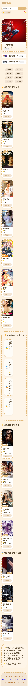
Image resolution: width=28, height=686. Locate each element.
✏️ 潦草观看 (6, 49)
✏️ (25, 12)
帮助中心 (10, 679)
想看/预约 (7, 116)
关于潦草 (4, 679)
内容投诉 (24, 679)
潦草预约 (22, 62)
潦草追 (22, 56)
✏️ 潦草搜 (22, 8)
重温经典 (7, 456)
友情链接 (17, 679)
